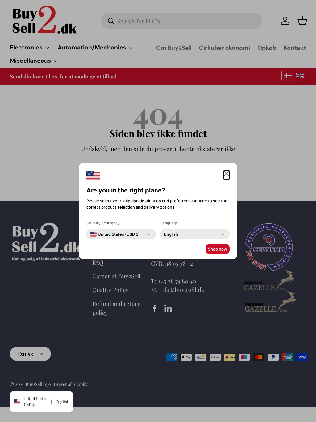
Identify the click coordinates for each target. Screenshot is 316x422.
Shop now (217, 249)
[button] (226, 175)
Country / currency (103, 223)
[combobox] (115, 234)
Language (169, 223)
